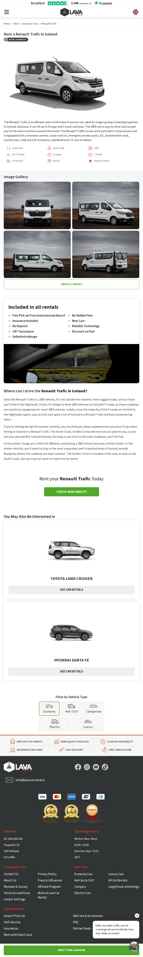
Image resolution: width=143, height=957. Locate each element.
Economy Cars (30, 24)
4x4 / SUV (71, 711)
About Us (10, 880)
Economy (49, 711)
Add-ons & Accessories (88, 916)
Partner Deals (82, 928)
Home (7, 24)
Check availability (71, 491)
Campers (80, 887)
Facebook (78, 767)
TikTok (105, 767)
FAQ (75, 922)
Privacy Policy (47, 874)
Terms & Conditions (17, 893)
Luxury (88, 727)
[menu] (6, 12)
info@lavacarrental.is (30, 780)
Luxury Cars (116, 874)
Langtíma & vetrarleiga (123, 887)
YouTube (96, 767)
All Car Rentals (118, 880)
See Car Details (71, 590)
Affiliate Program (49, 887)
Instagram (87, 767)
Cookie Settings (14, 899)
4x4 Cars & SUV (84, 880)
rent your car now (71, 950)
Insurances (11, 928)
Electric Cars (82, 893)
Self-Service (12, 922)
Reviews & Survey (16, 887)
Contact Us (11, 874)
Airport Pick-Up (14, 916)
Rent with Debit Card (18, 935)
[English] (135, 12)
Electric (55, 727)
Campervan (93, 711)
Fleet (16, 24)
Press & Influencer (50, 880)
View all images (71, 284)
